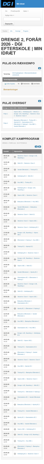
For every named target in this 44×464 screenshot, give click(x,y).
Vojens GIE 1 (18, 112)
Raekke (5, 31)
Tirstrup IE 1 (32, 120)
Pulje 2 (6, 123)
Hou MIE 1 (32, 124)
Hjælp (25, 11)
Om (6, 11)
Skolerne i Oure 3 (22, 156)
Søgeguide (9, 23)
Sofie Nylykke (11, 84)
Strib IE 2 (36, 112)
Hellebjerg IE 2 (27, 112)
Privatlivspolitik (15, 11)
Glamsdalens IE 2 (27, 122)
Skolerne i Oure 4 (21, 116)
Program (25, 31)
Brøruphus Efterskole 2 (21, 120)
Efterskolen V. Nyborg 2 (21, 124)
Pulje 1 (6, 114)
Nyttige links (9, 15)
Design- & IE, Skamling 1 (21, 114)
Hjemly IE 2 (17, 122)
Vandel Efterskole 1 (20, 126)
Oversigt (17, 31)
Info (11, 31)
